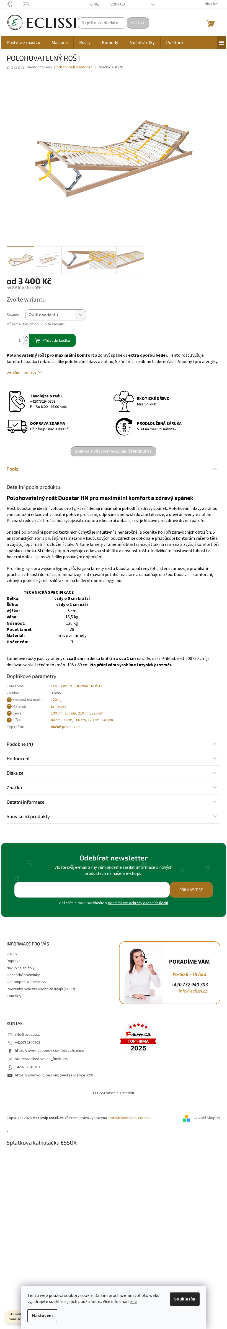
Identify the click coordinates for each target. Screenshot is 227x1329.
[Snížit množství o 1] (26, 343)
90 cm (67, 720)
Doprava (117, 4)
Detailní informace (22, 372)
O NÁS (94, 4)
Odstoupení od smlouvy (26, 982)
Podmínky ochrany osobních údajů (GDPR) (41, 989)
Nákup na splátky (21, 968)
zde (133, 1302)
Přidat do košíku (56, 340)
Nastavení (42, 1316)
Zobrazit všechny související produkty (113, 451)
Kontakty (14, 996)
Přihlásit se (191, 889)
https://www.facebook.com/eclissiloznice (49, 1050)
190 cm (57, 713)
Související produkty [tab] (28, 816)
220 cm (97, 713)
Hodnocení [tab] (18, 758)
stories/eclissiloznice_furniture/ (41, 1059)
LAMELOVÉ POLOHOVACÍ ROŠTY (77, 686)
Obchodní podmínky (23, 975)
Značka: (110, 67)
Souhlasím (184, 1299)
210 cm (84, 713)
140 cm (107, 720)
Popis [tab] (13, 468)
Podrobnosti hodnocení (73, 67)
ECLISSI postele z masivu (113, 1093)
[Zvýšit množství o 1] (26, 337)
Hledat (138, 22)
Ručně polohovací (65, 727)
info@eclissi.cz (27, 1034)
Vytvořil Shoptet (207, 1118)
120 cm (93, 720)
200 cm (70, 713)
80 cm (56, 720)
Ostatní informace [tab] (26, 801)
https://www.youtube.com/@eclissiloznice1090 (54, 1075)
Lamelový (59, 706)
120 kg (56, 700)
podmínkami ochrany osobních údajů (138, 903)
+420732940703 (42, 401)
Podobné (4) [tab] (20, 744)
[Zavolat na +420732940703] (15, 4)
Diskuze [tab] (15, 772)
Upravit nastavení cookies (130, 1118)
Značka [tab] (14, 787)
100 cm (80, 720)
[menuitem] (23, 42)
